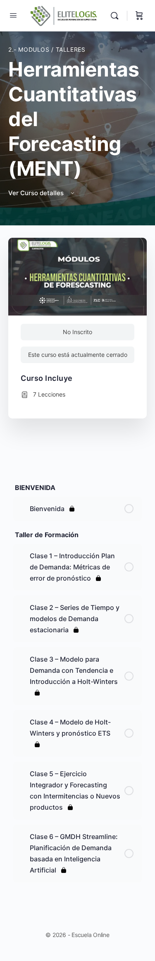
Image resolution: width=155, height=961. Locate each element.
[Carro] (139, 15)
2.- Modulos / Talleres (46, 49)
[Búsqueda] (117, 15)
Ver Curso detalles (36, 193)
